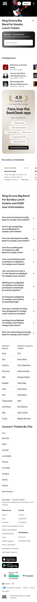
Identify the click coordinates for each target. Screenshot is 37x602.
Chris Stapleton (24, 365)
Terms (25, 588)
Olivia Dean (22, 395)
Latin (4, 389)
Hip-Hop (5, 371)
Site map (5, 591)
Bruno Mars (22, 359)
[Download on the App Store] (9, 559)
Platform (21, 537)
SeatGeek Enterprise (10, 548)
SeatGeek (6, 500)
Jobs (3, 519)
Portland (5, 473)
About (4, 515)
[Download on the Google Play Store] (10, 565)
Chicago (5, 450)
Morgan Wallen (23, 377)
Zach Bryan (22, 389)
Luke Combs (22, 412)
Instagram (22, 522)
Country (5, 365)
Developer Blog (24, 541)
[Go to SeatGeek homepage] (5, 3)
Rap (3, 412)
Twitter (21, 515)
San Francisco (7, 491)
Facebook (22, 519)
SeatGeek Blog (8, 533)
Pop (3, 359)
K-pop (4, 418)
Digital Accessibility (9, 530)
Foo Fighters (22, 406)
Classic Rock (7, 401)
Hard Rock (6, 406)
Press (4, 537)
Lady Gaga (21, 383)
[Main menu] (33, 3)
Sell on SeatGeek (8, 545)
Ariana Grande (23, 371)
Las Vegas (6, 468)
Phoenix (5, 462)
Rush (19, 401)
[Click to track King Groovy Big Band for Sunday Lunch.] (33, 20)
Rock (4, 353)
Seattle (5, 485)
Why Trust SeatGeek (10, 526)
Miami (4, 444)
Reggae (5, 383)
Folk (3, 395)
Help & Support (8, 541)
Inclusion (5, 522)
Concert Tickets (18, 500)
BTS (19, 353)
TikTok (21, 526)
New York (5, 438)
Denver (5, 479)
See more (25, 179)
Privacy (32, 588)
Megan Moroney (24, 418)
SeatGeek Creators (9, 552)
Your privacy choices (13, 588)
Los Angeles (6, 456)
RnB (3, 377)
